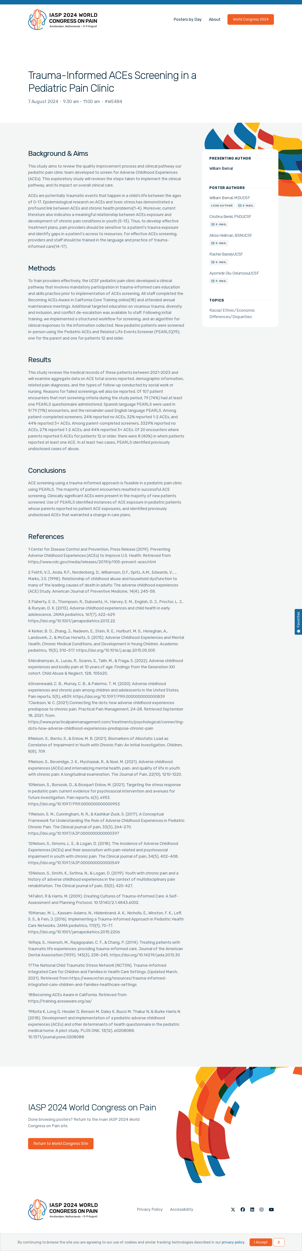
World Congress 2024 (251, 19)
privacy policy (233, 1242)
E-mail (248, 205)
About (214, 19)
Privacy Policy (150, 1209)
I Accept (261, 1242)
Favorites (298, 619)
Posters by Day (188, 19)
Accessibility (181, 1209)
